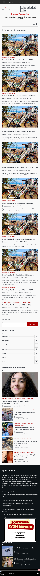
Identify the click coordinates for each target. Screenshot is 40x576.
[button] (37, 573)
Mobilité (24, 302)
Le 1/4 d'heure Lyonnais (8, 57)
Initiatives (17, 423)
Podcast (10, 398)
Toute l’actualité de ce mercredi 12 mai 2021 (17, 305)
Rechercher (6, 320)
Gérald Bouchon (7, 62)
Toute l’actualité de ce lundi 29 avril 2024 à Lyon (18, 275)
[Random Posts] (33, 24)
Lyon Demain (20, 14)
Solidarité (18, 398)
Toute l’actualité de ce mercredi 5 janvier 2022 (17, 290)
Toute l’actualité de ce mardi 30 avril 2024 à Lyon (18, 239)
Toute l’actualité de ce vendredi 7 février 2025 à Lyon (19, 60)
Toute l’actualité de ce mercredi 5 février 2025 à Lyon (20, 96)
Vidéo (23, 398)
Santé (29, 302)
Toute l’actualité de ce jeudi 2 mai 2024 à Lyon (17, 203)
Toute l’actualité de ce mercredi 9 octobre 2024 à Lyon (20, 167)
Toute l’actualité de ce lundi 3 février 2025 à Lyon (18, 131)
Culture (4, 302)
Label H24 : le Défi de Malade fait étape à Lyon (17, 500)
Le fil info (4, 398)
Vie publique (29, 398)
